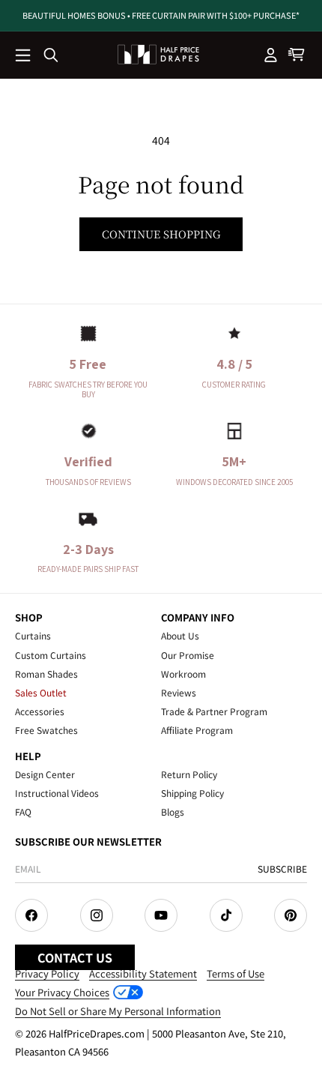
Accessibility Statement (143, 973)
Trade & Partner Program (214, 711)
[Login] (271, 54)
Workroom (183, 673)
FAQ (23, 811)
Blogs (172, 811)
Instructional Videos (57, 792)
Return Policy (189, 774)
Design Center (45, 774)
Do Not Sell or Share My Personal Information (118, 1011)
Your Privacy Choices (62, 992)
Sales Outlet (41, 692)
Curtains (33, 635)
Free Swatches (46, 729)
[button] (24, 56)
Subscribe (282, 868)
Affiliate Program (197, 729)
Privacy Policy (47, 973)
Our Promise (187, 654)
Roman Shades (46, 673)
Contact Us (74, 957)
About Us (180, 635)
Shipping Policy (192, 792)
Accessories (39, 711)
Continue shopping (161, 233)
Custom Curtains (50, 654)
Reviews (178, 692)
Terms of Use (235, 973)
